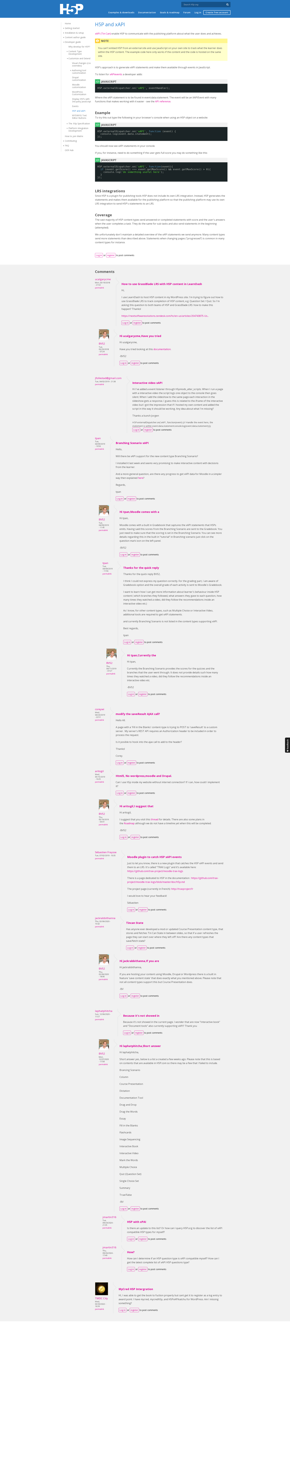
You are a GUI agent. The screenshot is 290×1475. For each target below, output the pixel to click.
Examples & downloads (121, 12)
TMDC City (101, 1298)
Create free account (217, 12)
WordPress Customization (79, 93)
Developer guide (73, 42)
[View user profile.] (104, 339)
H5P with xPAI (136, 1222)
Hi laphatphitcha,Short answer (140, 1046)
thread (154, 819)
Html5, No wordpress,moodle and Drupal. (144, 776)
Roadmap (129, 823)
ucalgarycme (103, 279)
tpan (98, 438)
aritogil (99, 771)
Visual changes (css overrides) (81, 64)
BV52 (102, 343)
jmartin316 (109, 1217)
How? (131, 1252)
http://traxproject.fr (182, 889)
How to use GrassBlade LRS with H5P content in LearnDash (161, 284)
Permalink (99, 287)
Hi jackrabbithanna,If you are (139, 961)
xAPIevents (116, 74)
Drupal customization (79, 78)
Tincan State (134, 923)
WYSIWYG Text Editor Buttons (79, 116)
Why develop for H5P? (79, 46)
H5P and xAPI (78, 110)
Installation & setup (74, 32)
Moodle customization (79, 86)
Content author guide (75, 37)
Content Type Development (75, 52)
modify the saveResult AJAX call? (138, 714)
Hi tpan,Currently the (141, 655)
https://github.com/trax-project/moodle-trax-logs (155, 871)
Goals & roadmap (170, 12)
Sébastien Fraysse (105, 852)
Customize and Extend (79, 58)
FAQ (67, 145)
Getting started (72, 28)
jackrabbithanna (105, 918)
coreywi (99, 709)
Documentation (147, 12)
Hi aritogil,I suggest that (136, 806)
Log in (198, 12)
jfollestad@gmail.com (108, 378)
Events (75, 106)
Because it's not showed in (141, 1015)
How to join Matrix (74, 136)
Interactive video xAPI (147, 383)
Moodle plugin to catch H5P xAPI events (154, 857)
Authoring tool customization (79, 71)
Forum (187, 12)
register (110, 255)
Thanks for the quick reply (141, 568)
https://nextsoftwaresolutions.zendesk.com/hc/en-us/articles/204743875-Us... (165, 316)
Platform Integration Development (78, 129)
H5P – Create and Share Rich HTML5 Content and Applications (72, 9)
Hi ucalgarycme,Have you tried (140, 336)
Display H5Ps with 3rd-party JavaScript (81, 100)
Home (68, 23)
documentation (162, 349)
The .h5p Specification (79, 123)
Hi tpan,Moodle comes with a (139, 512)
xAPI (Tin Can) (103, 33)
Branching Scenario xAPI (132, 443)
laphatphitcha (103, 1011)
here (140, 478)
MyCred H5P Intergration (136, 1289)
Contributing (71, 140)
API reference (163, 101)
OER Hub (69, 150)
